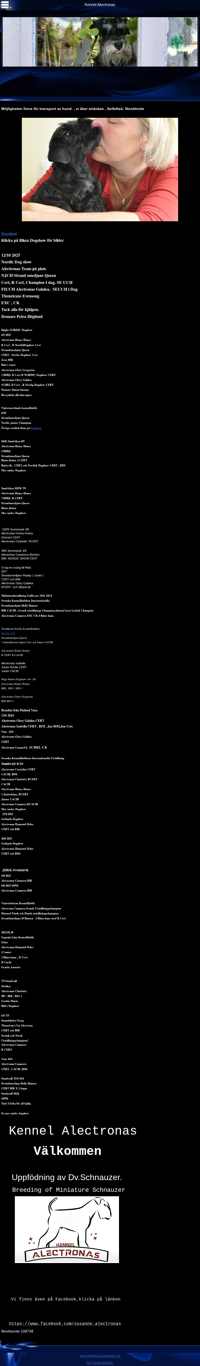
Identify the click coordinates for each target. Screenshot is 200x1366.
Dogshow (35, 428)
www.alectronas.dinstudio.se (100, 1356)
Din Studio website (100, 1363)
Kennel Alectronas (100, 5)
